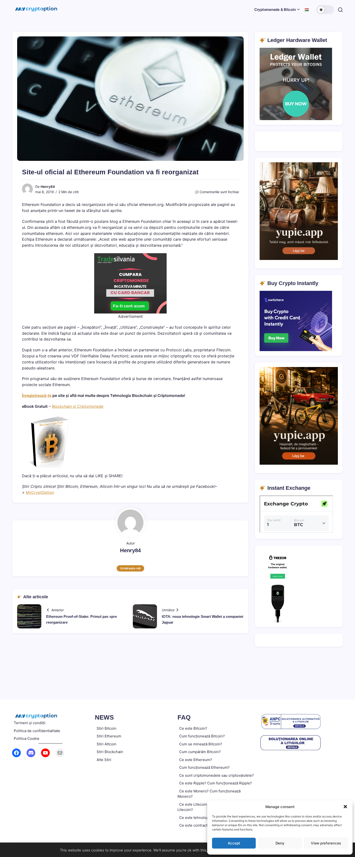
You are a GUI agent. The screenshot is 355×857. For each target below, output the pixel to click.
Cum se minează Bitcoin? (200, 744)
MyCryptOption (40, 492)
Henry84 (48, 186)
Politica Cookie (26, 738)
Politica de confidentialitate (37, 730)
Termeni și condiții (29, 723)
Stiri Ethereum (109, 736)
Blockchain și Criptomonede (77, 406)
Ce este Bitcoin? (193, 728)
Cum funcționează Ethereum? (204, 767)
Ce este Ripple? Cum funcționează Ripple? (215, 783)
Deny (280, 843)
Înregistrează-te (36, 395)
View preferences (326, 843)
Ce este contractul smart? (201, 825)
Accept (234, 843)
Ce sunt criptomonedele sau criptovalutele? (216, 775)
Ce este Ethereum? (195, 759)
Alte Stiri (104, 759)
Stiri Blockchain (110, 751)
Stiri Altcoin (106, 744)
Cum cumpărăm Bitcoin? (200, 751)
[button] (345, 806)
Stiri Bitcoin (106, 728)
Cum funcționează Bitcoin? (202, 736)
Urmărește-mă (130, 568)
